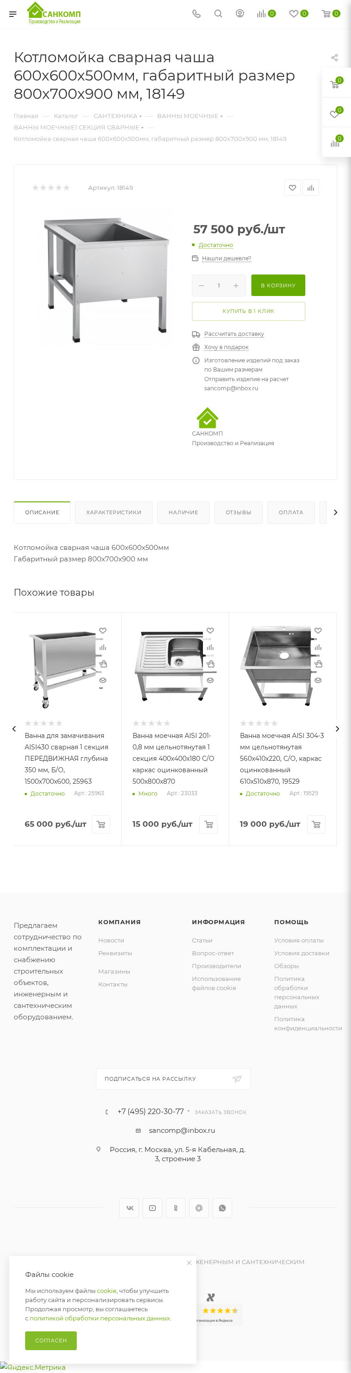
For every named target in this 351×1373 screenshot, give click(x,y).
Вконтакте (129, 1208)
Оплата (291, 512)
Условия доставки (302, 953)
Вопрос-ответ (213, 953)
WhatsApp (222, 1208)
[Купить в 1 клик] (103, 664)
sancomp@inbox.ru (182, 1130)
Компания (119, 922)
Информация (218, 922)
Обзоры (286, 965)
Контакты (113, 984)
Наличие (183, 512)
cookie (107, 1290)
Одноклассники (176, 1208)
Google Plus (199, 1208)
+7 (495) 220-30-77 (150, 1111)
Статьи (202, 940)
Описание (42, 512)
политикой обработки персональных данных (100, 1318)
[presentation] (14, 729)
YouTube (152, 1208)
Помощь (291, 922)
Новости (111, 940)
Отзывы (239, 512)
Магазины (114, 971)
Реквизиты (115, 953)
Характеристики (113, 512)
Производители (216, 965)
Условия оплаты (299, 940)
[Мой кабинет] (240, 14)
